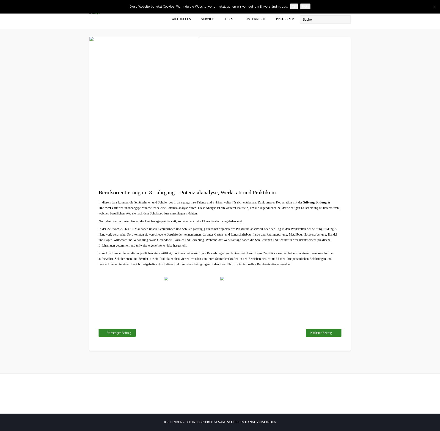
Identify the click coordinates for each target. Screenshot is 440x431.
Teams (229, 19)
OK (294, 6)
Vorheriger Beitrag (119, 333)
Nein (305, 6)
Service (207, 19)
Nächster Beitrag (321, 333)
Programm (285, 19)
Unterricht (255, 19)
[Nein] (434, 7)
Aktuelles (181, 19)
